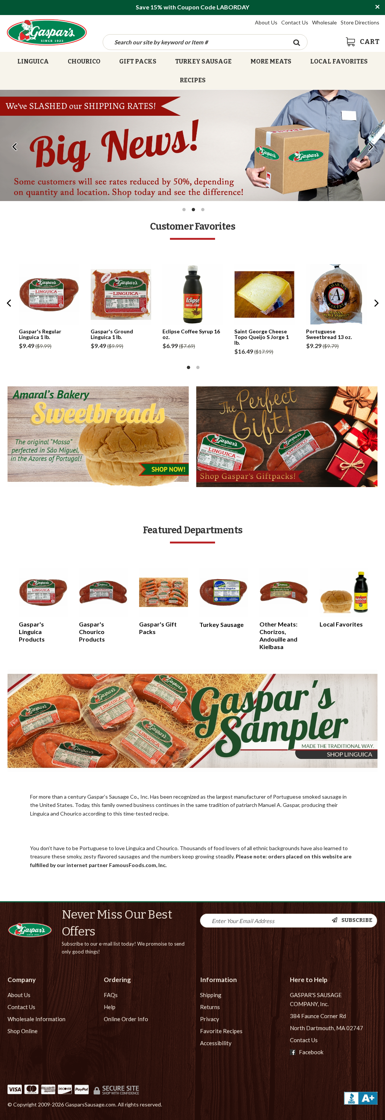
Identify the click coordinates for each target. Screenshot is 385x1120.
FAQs (111, 994)
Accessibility (216, 1043)
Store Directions (360, 22)
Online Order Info (126, 1019)
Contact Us (294, 22)
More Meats (270, 61)
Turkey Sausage (203, 61)
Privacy (209, 1019)
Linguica (33, 61)
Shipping (210, 994)
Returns (210, 1006)
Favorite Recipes (221, 1031)
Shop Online (23, 1031)
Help (109, 1006)
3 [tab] (203, 209)
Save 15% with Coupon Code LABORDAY (192, 7)
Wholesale (324, 22)
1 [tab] (184, 209)
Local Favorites (339, 61)
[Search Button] (296, 42)
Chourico (84, 61)
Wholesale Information (36, 1019)
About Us (266, 22)
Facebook (310, 1052)
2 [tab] (193, 209)
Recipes (193, 80)
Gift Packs (137, 61)
